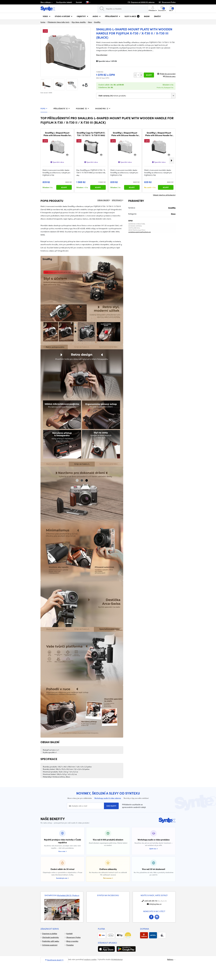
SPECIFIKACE (117, 200)
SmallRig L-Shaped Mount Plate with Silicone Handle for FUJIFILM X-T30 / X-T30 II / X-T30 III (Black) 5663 (159, 134)
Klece (90, 22)
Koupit (149, 75)
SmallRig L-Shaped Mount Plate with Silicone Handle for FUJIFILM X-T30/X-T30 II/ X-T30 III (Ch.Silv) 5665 (57, 134)
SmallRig (97, 22)
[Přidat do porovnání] (67, 154)
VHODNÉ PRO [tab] (101, 108)
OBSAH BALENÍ (103, 200)
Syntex (42, 22)
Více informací (101, 55)
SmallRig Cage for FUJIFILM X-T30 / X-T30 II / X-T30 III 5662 (91, 134)
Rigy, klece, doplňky (79, 22)
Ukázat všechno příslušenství (164, 195)
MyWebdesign (117, 959)
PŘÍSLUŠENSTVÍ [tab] (60, 108)
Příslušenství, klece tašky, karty (58, 22)
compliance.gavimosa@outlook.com (139, 232)
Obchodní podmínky (50, 937)
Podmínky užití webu (50, 941)
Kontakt (79, 2)
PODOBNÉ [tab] (81, 108)
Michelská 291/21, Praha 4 (68, 895)
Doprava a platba (49, 933)
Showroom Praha (73, 937)
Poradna (70, 945)
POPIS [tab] (42, 108)
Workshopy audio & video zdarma (107, 798)
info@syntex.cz (155, 904)
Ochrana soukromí (49, 945)
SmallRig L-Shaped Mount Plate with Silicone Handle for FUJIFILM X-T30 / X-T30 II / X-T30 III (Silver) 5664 (125, 134)
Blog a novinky (72, 941)
